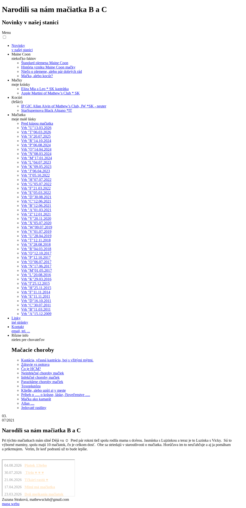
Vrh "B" (36, 206)
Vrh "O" (36, 149)
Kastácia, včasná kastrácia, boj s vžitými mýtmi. (57, 360)
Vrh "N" (36, 154)
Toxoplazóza (31, 386)
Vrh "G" (36, 184)
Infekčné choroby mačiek (40, 377)
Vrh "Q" (36, 253)
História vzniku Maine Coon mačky (48, 67)
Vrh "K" (36, 167)
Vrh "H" (36, 180)
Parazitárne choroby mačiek (42, 382)
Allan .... (27, 403)
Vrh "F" (36, 188)
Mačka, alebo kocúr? (37, 76)
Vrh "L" (36, 162)
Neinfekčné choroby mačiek (42, 373)
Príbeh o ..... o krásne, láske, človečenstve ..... (55, 395)
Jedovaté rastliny (33, 408)
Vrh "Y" (36, 219)
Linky (20, 320)
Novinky (22, 47)
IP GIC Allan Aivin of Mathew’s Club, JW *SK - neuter (63, 106)
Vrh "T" (36, 132)
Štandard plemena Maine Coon (44, 63)
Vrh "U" (36, 128)
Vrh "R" (36, 141)
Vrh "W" (36, 227)
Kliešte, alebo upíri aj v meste (43, 390)
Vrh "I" (35, 175)
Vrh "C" (36, 201)
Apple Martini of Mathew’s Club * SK (50, 93)
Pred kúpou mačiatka (37, 123)
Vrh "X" (36, 223)
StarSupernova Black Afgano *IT (46, 110)
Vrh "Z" (36, 214)
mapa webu (10, 504)
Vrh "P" (36, 145)
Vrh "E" (36, 193)
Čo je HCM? (31, 369)
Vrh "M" (36, 158)
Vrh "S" (36, 136)
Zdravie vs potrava (35, 364)
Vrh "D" (36, 197)
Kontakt (21, 329)
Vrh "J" (35, 171)
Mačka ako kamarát (36, 399)
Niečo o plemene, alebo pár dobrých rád (51, 71)
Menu (6, 33)
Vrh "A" (36, 210)
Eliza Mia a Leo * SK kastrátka (45, 89)
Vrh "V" (36, 231)
